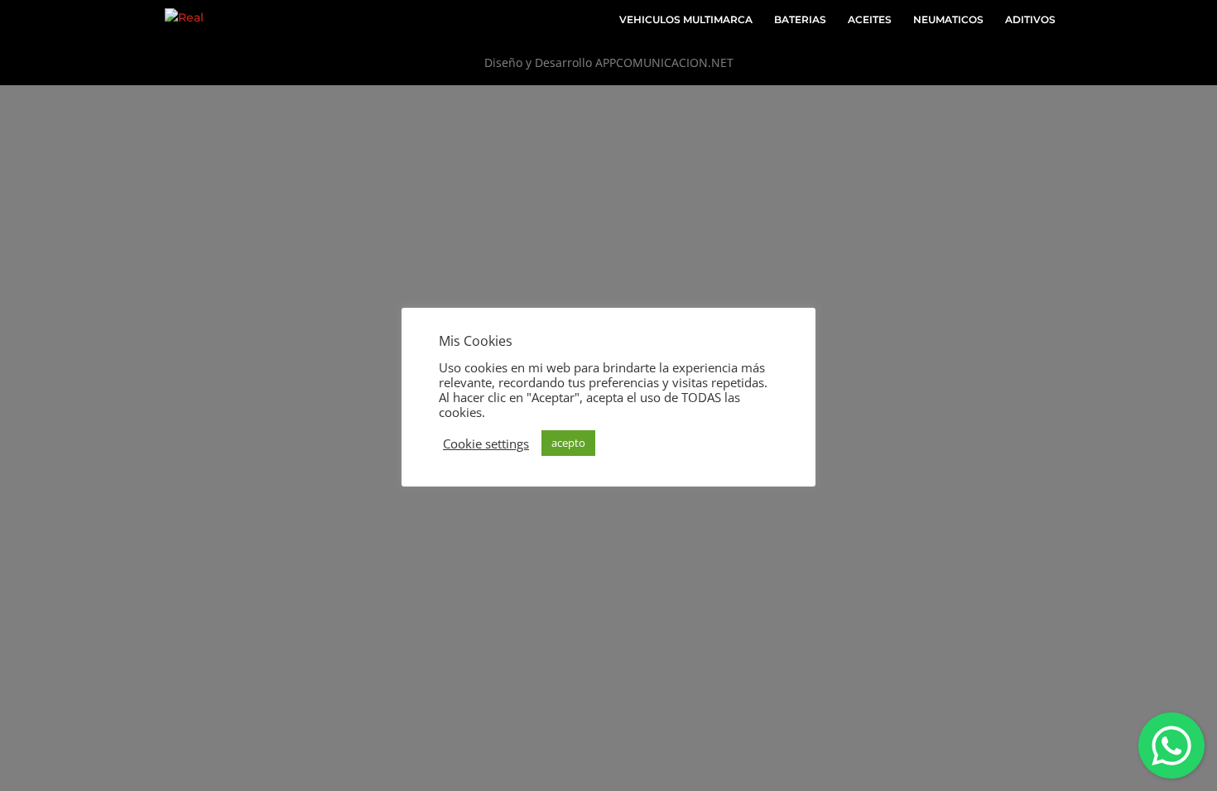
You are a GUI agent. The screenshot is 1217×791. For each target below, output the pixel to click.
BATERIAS (800, 20)
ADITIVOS (1030, 20)
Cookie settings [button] (486, 443)
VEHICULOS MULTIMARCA (686, 20)
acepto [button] (568, 442)
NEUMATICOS (948, 20)
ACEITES (870, 20)
